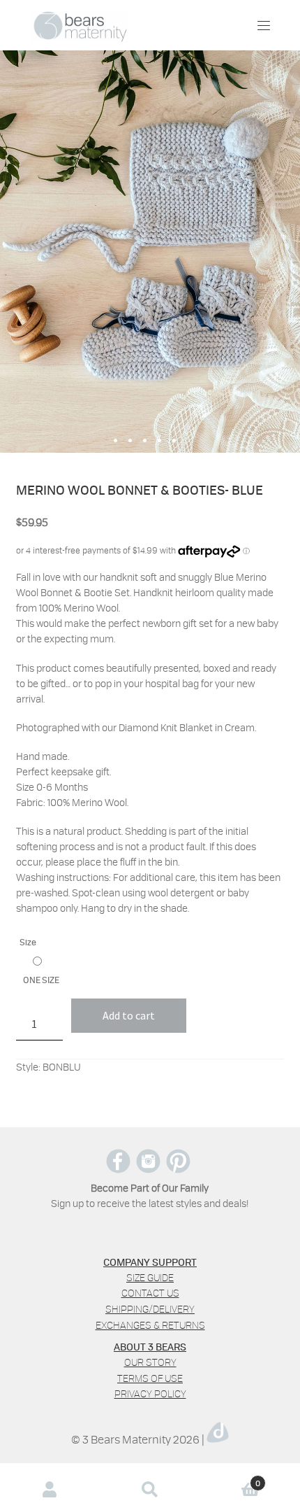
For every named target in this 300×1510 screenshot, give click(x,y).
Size (28, 941)
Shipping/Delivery (150, 1308)
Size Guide (150, 1277)
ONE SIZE (41, 979)
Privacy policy (150, 1393)
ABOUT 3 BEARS (150, 1346)
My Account (50, 1489)
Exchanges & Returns (150, 1325)
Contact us (150, 1292)
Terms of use (150, 1378)
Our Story (150, 1362)
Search (150, 1489)
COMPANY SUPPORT (150, 1262)
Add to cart (129, 1015)
